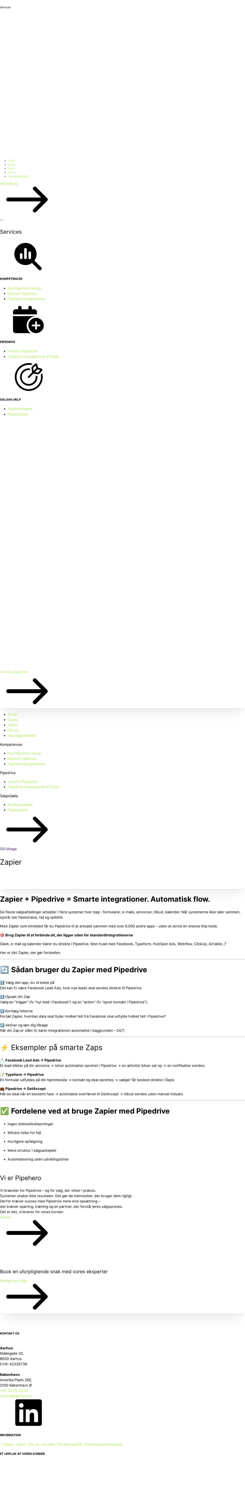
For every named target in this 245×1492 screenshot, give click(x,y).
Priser (11, 160)
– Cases (6, 1444)
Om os (12, 172)
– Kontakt (47, 1444)
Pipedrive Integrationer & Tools (33, 356)
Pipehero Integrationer (26, 299)
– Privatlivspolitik (68, 1444)
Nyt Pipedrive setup (24, 288)
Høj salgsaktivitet (18, 176)
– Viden (19, 1444)
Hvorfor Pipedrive (22, 351)
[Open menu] (1, 220)
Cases (11, 164)
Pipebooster (18, 414)
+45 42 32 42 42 (14, 1390)
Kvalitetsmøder (20, 409)
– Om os (32, 1444)
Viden (11, 168)
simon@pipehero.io (16, 1396)
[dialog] (122, 762)
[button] (122, 198)
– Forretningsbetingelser (102, 1444)
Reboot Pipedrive (22, 293)
